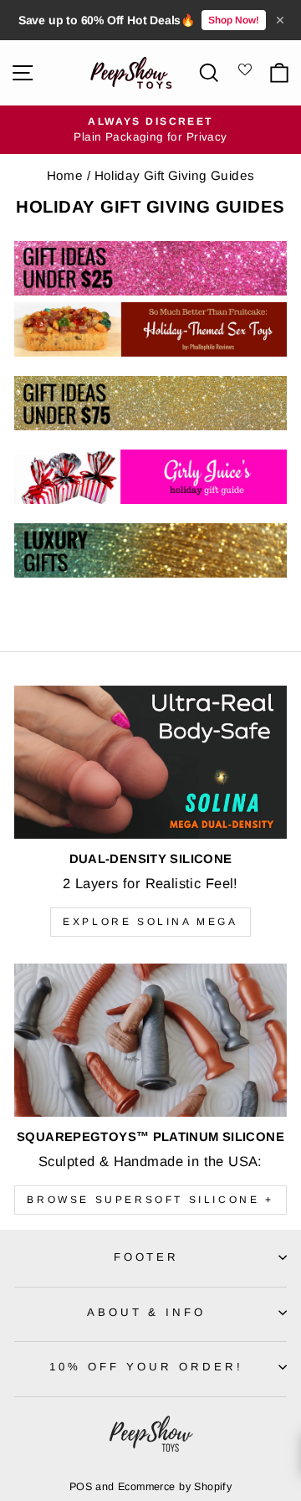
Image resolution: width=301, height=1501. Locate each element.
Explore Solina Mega (150, 922)
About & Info (147, 1312)
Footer (147, 1257)
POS (80, 1487)
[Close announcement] (280, 20)
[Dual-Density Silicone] (150, 762)
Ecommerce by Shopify (175, 1487)
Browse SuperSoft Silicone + (150, 1199)
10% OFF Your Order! (146, 1366)
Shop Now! (233, 20)
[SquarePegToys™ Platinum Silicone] (150, 1040)
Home (65, 175)
